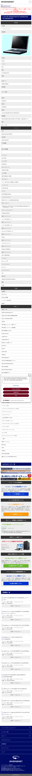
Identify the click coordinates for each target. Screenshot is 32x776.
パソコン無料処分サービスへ (16, 514)
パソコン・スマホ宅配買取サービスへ (16, 494)
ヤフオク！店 (10, 528)
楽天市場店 (4, 528)
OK (16, 395)
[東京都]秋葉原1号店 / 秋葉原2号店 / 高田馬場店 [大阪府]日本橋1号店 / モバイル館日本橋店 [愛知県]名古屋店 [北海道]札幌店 (16, 532)
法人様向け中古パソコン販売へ (16, 565)
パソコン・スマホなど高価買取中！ (16, 482)
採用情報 (3, 743)
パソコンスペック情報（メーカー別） (6, 5)
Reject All (16, 392)
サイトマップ (4, 747)
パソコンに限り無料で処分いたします (16, 500)
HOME (2, 4)
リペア (3, 752)
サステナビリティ (6, 739)
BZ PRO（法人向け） (6, 547)
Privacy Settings (16, 389)
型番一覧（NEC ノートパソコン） (5, 6)
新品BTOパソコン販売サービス (16, 537)
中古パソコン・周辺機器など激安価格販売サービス (16, 520)
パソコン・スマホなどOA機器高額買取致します (16, 571)
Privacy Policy (16, 385)
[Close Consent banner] (29, 375)
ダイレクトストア (5, 546)
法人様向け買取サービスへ (16, 583)
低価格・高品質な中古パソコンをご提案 (16, 554)
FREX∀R (3, 549)
